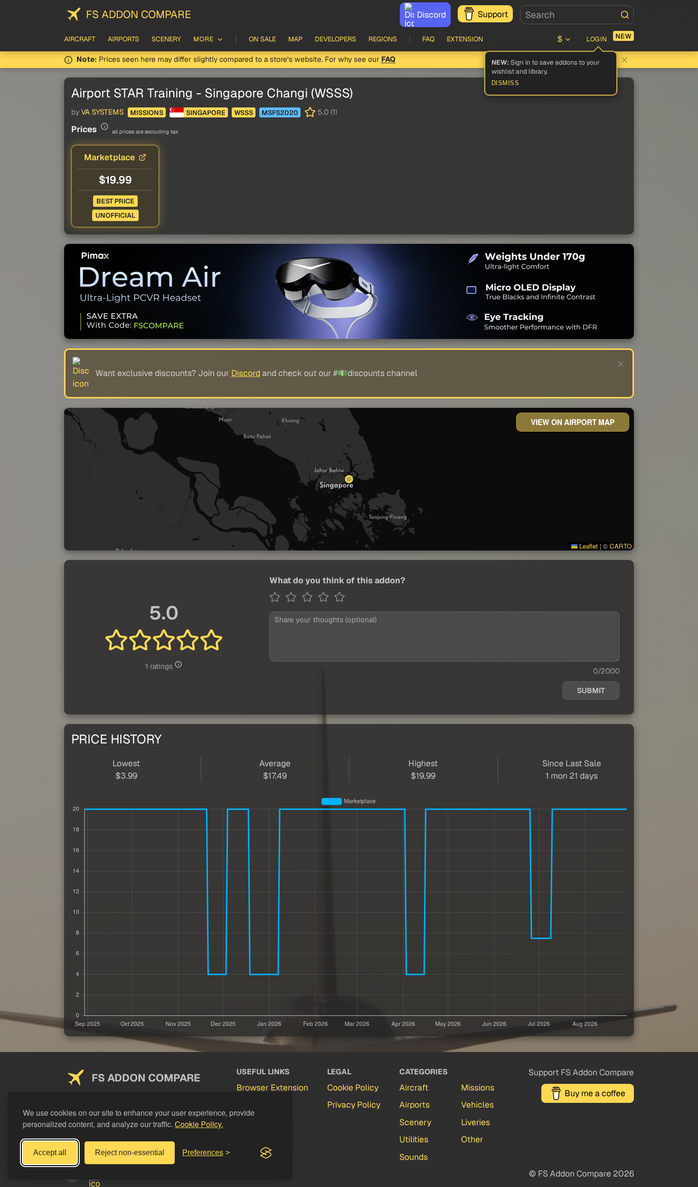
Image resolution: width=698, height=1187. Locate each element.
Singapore (206, 112)
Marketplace (109, 157)
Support (493, 14)
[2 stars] (293, 597)
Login (596, 39)
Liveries (475, 1122)
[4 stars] (326, 597)
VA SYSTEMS (102, 112)
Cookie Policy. (199, 1124)
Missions (146, 112)
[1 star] (277, 597)
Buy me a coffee (595, 1093)
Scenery (166, 39)
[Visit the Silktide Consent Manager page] (266, 1152)
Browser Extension (272, 1087)
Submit (591, 690)
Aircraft (79, 39)
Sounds (413, 1156)
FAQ (428, 39)
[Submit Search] (625, 14)
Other (472, 1139)
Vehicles (477, 1104)
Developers (335, 39)
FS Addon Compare (138, 14)
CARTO (621, 545)
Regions (382, 39)
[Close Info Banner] (624, 60)
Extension (465, 39)
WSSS (243, 112)
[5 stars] (339, 597)
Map (295, 39)
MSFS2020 (280, 112)
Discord (431, 14)
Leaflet (587, 545)
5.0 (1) (327, 112)
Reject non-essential (129, 1152)
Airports (123, 39)
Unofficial (115, 215)
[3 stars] (310, 597)
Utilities (413, 1139)
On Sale (262, 39)
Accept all (49, 1152)
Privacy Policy (353, 1104)
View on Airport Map (572, 422)
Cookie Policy (352, 1087)
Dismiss (505, 83)
